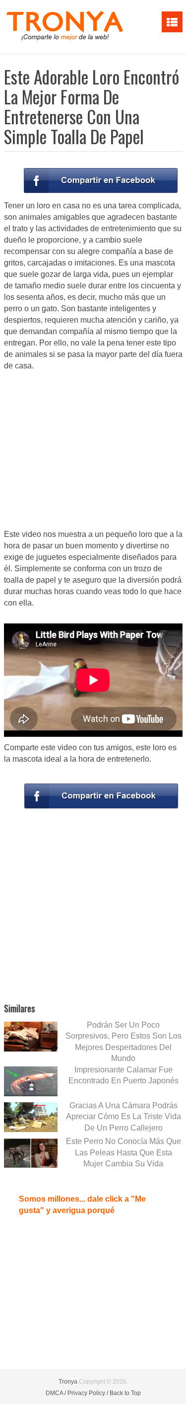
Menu (172, 21)
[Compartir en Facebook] (100, 180)
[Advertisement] (93, 451)
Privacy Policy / (87, 1393)
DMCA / (56, 1393)
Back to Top (125, 1393)
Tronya (68, 1381)
